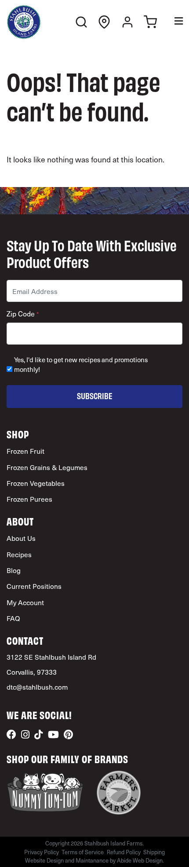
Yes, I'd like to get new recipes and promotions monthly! (81, 364)
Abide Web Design (140, 860)
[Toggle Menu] (172, 22)
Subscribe (95, 395)
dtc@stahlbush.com (37, 687)
